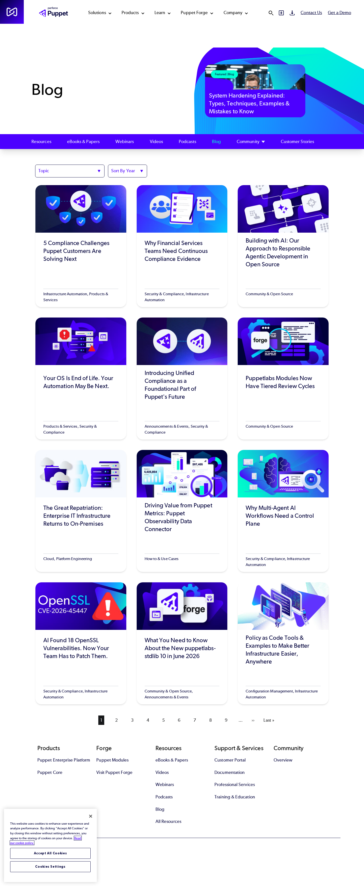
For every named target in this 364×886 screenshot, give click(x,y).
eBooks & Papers (83, 141)
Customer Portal (230, 760)
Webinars (124, 141)
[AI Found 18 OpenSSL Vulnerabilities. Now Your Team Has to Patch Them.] (80, 643)
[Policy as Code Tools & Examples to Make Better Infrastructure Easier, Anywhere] (283, 643)
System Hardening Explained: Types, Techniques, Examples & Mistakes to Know (249, 103)
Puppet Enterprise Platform (63, 760)
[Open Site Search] (271, 13)
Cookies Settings (50, 866)
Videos (156, 141)
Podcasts (187, 141)
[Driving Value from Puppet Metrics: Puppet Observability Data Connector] (182, 511)
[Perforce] (12, 12)
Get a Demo (339, 12)
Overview (283, 760)
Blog (216, 141)
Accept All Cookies (50, 853)
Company (233, 12)
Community (248, 141)
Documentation (229, 772)
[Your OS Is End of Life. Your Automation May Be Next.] (80, 378)
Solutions (97, 12)
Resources (41, 141)
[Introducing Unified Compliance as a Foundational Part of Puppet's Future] (182, 378)
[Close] (90, 816)
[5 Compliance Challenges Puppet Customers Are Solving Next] (80, 246)
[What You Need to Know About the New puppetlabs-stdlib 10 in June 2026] (182, 643)
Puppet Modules (112, 760)
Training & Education (234, 797)
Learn (160, 12)
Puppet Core (49, 772)
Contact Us (311, 12)
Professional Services (234, 784)
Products (130, 12)
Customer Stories (297, 141)
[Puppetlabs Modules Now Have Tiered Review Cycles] (283, 378)
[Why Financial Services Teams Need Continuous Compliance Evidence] (182, 246)
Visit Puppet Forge (114, 772)
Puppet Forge (194, 12)
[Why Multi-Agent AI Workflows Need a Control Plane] (283, 511)
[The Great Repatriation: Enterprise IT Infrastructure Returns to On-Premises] (80, 511)
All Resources (168, 821)
